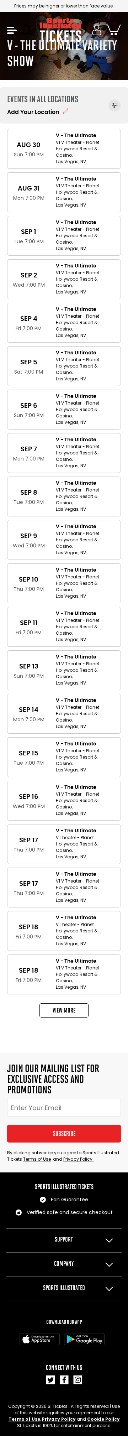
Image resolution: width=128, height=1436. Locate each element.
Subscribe (64, 1133)
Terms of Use (37, 1159)
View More (64, 1010)
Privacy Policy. (78, 1159)
